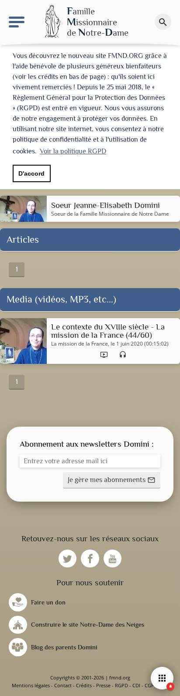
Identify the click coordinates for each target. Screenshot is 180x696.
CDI (136, 685)
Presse (103, 685)
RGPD (121, 685)
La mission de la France (79, 343)
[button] (111, 480)
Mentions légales (31, 685)
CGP (149, 685)
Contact (63, 685)
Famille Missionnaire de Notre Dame (124, 213)
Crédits (84, 685)
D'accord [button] (31, 173)
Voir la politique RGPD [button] (73, 151)
